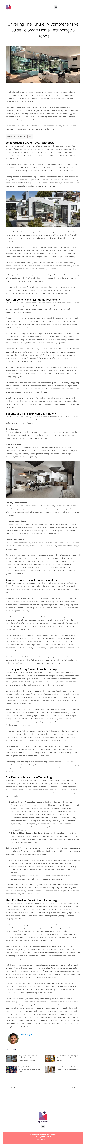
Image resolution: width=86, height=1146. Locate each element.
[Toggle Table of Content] (28, 136)
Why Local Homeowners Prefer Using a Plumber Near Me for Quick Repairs (29, 1058)
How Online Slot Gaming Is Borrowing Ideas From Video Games (68, 1058)
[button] (55, 7)
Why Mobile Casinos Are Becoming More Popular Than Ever (29, 1069)
